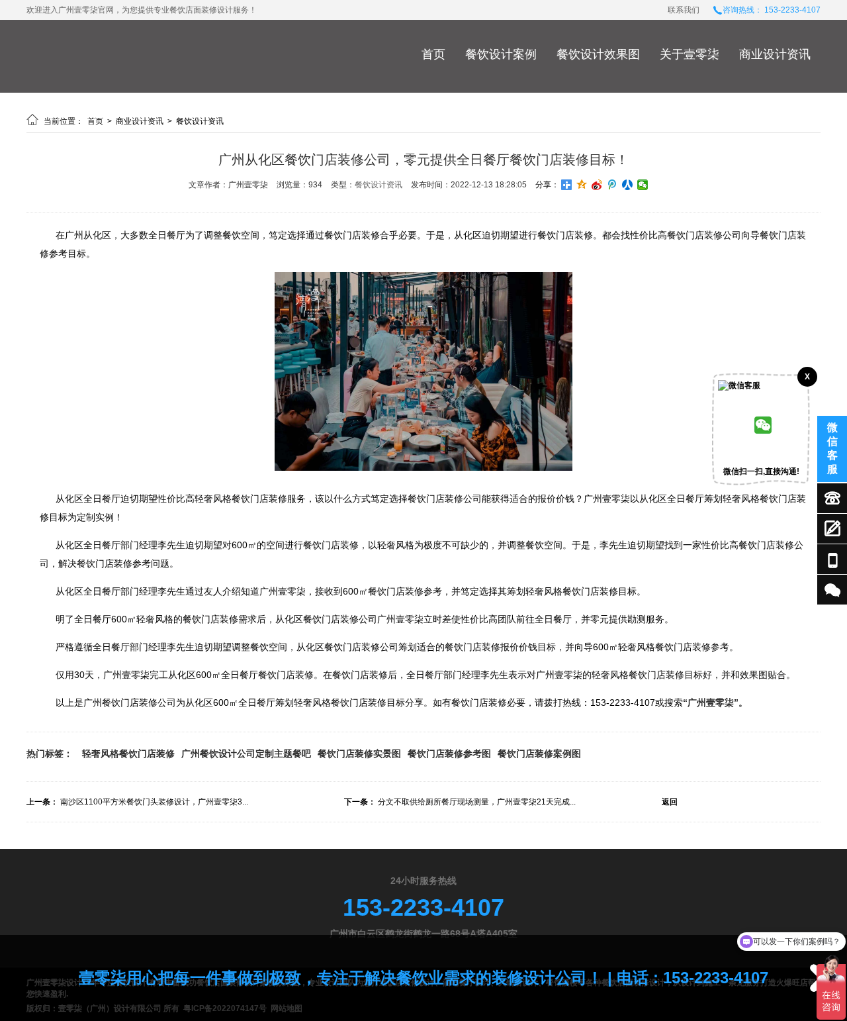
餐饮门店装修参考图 (449, 753)
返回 (670, 801)
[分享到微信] (642, 184)
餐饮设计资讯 (200, 121)
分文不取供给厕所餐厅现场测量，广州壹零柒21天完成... (477, 801)
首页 (433, 54)
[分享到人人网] (627, 184)
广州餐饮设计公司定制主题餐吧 (246, 753)
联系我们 (683, 10)
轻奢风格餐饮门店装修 (128, 753)
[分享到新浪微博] (597, 184)
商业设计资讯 (775, 54)
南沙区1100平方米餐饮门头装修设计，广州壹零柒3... (154, 801)
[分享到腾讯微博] (612, 184)
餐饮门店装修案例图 (539, 753)
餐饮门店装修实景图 (359, 753)
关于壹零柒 (689, 54)
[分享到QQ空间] (582, 184)
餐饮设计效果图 (598, 54)
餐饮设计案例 (501, 54)
